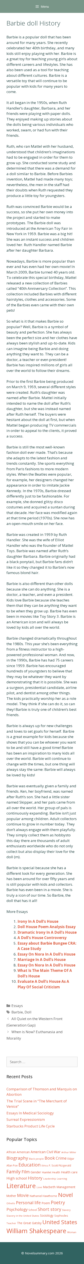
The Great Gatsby (29, 1223)
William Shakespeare (36, 1230)
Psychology (17, 1209)
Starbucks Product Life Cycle (30, 1126)
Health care (69, 1172)
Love (39, 1187)
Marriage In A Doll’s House (41, 959)
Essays (17, 1005)
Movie (23, 1195)
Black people (36, 1158)
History (35, 1178)
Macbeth (49, 1187)
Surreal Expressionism (25, 1119)
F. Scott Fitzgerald (60, 1165)
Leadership (49, 1178)
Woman (71, 1232)
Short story (49, 1209)
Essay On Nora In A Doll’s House (46, 954)
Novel (65, 1195)
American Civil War (46, 1152)
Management (65, 1187)
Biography (17, 1158)
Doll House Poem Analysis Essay (46, 926)
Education (30, 1165)
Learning (62, 1178)
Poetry (58, 1202)
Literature (21, 1185)
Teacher (11, 1223)
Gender (36, 1172)
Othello (10, 1203)
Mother (11, 1196)
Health (56, 1172)
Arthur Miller (68, 1152)
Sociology (46, 1215)
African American (18, 1152)
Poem (46, 1203)
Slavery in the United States (22, 1215)
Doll (28, 1012)
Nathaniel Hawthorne (43, 1196)
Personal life (28, 1202)
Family (13, 1171)
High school (16, 1178)
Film (26, 1172)
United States (59, 1222)
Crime (61, 1158)
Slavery (66, 1209)
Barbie (17, 1012)
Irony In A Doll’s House (37, 921)
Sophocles (61, 1215)
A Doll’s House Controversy (42, 937)
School (32, 1210)
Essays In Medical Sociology (30, 1113)
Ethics (45, 1165)
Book (50, 1158)
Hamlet (46, 1172)
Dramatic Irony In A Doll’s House (47, 932)
